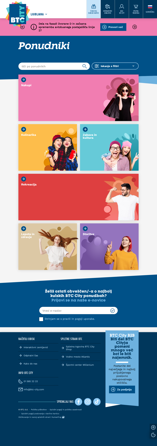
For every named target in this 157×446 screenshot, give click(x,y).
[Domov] (17, 14)
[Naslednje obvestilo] (134, 27)
